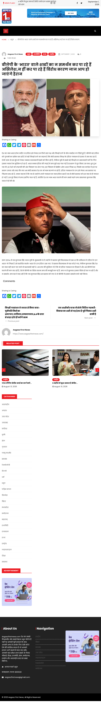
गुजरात (4, 447)
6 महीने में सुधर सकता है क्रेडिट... (65, 383)
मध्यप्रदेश (5, 507)
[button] (51, 3)
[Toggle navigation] (6, 31)
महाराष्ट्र (5, 519)
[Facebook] (77, 3)
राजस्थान (5, 531)
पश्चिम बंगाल (6, 489)
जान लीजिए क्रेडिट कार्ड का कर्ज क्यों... (17, 383)
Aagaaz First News (15, 54)
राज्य (44, 54)
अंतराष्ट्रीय (5, 404)
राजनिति (37, 54)
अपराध (4, 410)
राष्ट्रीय (52, 54)
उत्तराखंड (5, 422)
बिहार (4, 501)
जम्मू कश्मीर (6, 453)
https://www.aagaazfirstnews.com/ (28, 334)
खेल (3, 441)
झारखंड (4, 459)
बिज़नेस (5, 495)
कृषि (3, 434)
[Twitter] (81, 3)
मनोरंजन (5, 513)
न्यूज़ (28, 54)
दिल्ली (4, 471)
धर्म (3, 477)
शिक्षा (4, 555)
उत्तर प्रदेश (5, 416)
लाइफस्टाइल (7, 549)
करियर (4, 428)
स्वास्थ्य (4, 562)
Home (4, 39)
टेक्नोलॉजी (6, 465)
